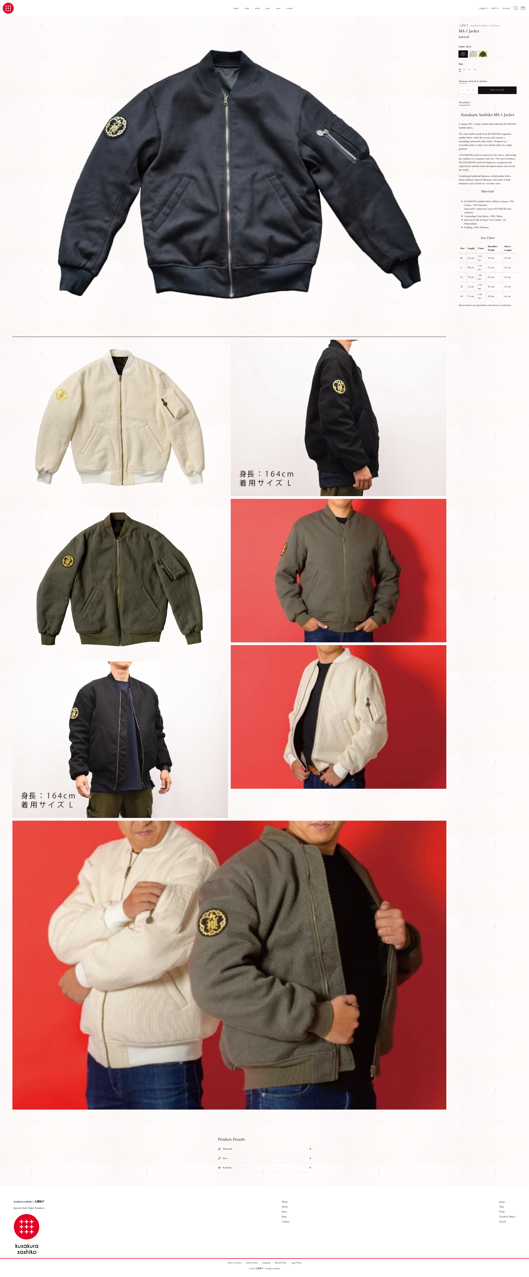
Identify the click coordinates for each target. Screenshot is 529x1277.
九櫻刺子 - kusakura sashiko (473, 26)
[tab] (466, 102)
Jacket (502, 1202)
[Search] (516, 8)
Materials (227, 1149)
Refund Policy (281, 1263)
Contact (285, 1222)
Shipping (463, 81)
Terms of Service (234, 1263)
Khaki (483, 54)
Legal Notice (296, 1263)
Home (285, 1202)
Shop (284, 1217)
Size (461, 64)
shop (247, 8)
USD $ (494, 8)
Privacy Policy (252, 1263)
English (482, 8)
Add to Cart (497, 90)
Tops (501, 1207)
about (257, 8)
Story (284, 1212)
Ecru (473, 54)
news (278, 8)
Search (502, 1222)
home (236, 8)
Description (464, 102)
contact (289, 8)
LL (469, 69)
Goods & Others (507, 1217)
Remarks (226, 1168)
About (285, 1207)
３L (475, 69)
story (268, 8)
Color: (465, 46)
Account (506, 8)
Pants (501, 1212)
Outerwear (495, 26)
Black (463, 54)
